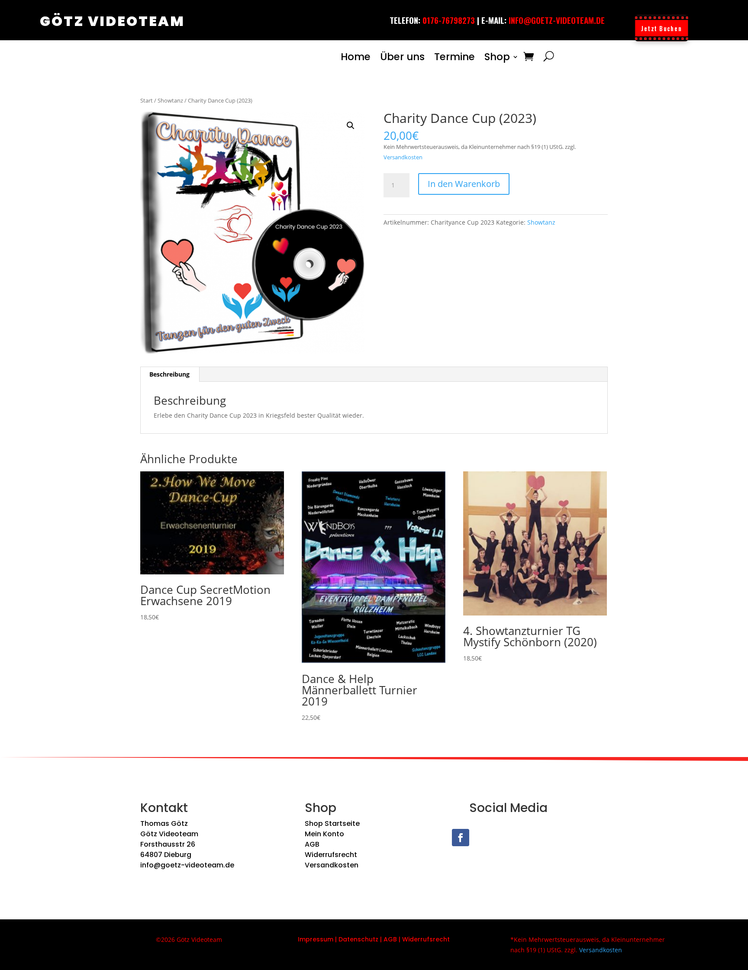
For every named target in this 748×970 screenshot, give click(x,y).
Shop (497, 57)
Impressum (315, 939)
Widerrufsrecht (331, 855)
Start (146, 100)
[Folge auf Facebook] (460, 837)
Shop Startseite (332, 823)
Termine (454, 57)
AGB (312, 844)
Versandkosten (403, 157)
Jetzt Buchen (661, 28)
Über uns (402, 57)
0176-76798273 (448, 20)
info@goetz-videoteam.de (557, 20)
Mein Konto (324, 834)
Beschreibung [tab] (169, 374)
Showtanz (170, 100)
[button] (350, 125)
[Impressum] (334, 939)
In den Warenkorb (464, 184)
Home (356, 57)
